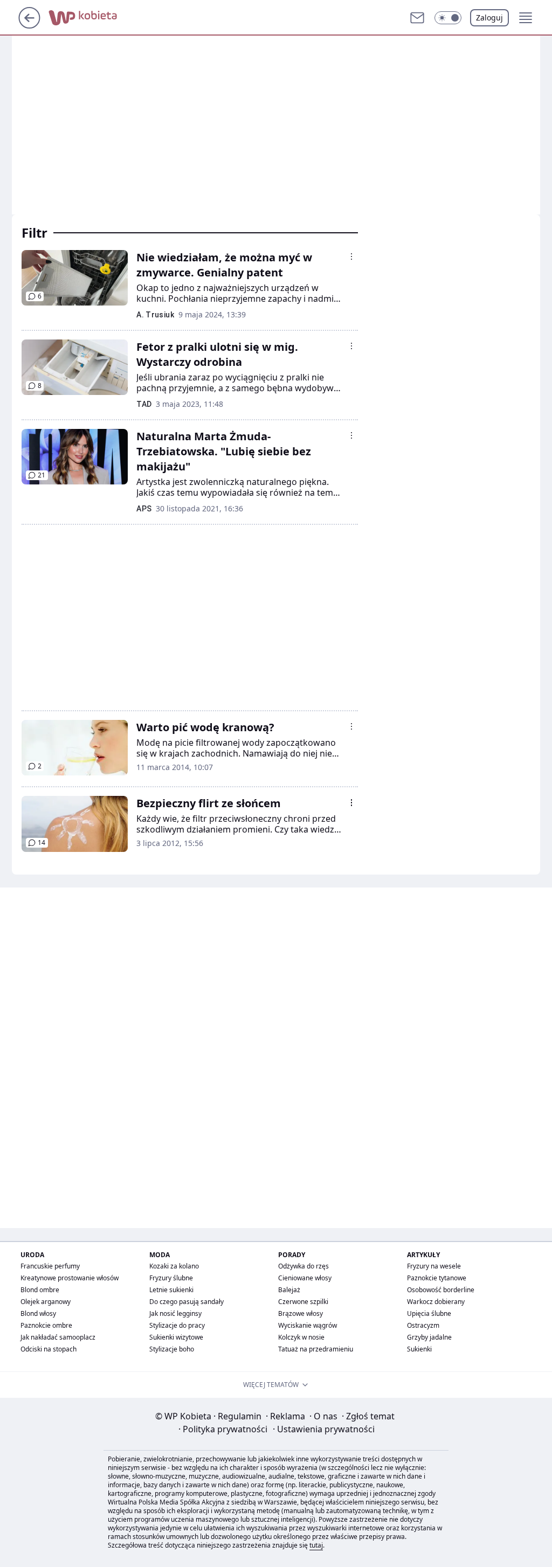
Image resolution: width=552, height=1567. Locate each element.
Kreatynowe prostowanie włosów (69, 1277)
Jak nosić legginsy (175, 1313)
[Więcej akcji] (351, 256)
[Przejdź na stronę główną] (29, 25)
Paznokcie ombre (46, 1325)
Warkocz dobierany (436, 1301)
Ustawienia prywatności (324, 1429)
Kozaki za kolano (174, 1266)
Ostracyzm (423, 1325)
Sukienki (419, 1349)
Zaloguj (489, 17)
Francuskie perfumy (50, 1266)
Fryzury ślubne (171, 1277)
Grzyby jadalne (429, 1337)
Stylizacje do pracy (177, 1325)
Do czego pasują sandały (186, 1301)
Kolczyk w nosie (301, 1337)
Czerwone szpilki (303, 1301)
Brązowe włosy (300, 1313)
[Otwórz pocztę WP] (417, 17)
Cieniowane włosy (305, 1277)
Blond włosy (38, 1313)
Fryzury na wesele (434, 1266)
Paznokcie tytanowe (436, 1277)
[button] (447, 17)
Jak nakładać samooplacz (57, 1337)
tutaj (316, 1545)
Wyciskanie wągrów (307, 1325)
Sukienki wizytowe (176, 1337)
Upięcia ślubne (429, 1313)
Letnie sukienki (171, 1289)
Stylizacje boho (171, 1349)
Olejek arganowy (45, 1301)
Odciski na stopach (48, 1349)
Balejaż (289, 1289)
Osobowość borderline (440, 1289)
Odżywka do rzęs (303, 1266)
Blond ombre (39, 1289)
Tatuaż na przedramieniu (315, 1349)
